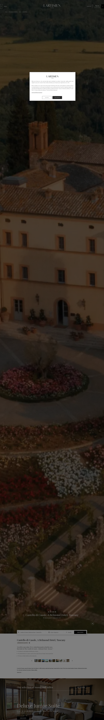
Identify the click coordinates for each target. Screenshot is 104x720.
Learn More (47, 97)
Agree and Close (57, 97)
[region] (52, 86)
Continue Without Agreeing (37, 92)
